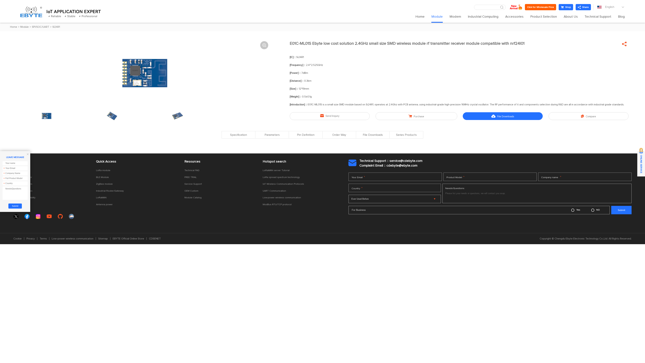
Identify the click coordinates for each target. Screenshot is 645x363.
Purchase (416, 116)
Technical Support (598, 16)
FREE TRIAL (190, 177)
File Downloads (502, 116)
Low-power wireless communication (282, 197)
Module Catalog (193, 197)
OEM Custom (191, 191)
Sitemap (103, 238)
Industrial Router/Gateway (110, 191)
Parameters (272, 134)
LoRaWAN (101, 197)
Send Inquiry (329, 115)
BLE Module (102, 177)
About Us (571, 16)
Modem (455, 16)
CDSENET (155, 238)
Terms (43, 238)
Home (420, 16)
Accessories (514, 16)
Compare (588, 116)
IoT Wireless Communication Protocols (283, 184)
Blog (621, 16)
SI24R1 (56, 27)
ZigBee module (104, 184)
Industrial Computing (483, 16)
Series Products (406, 134)
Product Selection (543, 16)
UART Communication (274, 191)
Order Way (339, 134)
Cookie (17, 238)
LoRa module (103, 170)
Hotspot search (274, 161)
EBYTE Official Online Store (128, 238)
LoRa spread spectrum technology (281, 177)
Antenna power (104, 204)
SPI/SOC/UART (40, 27)
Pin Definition (305, 134)
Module (437, 16)
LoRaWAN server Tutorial (276, 170)
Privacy (31, 238)
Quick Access (106, 161)
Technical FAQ (191, 170)
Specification (238, 134)
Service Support (193, 184)
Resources (192, 161)
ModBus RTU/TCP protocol (277, 204)
